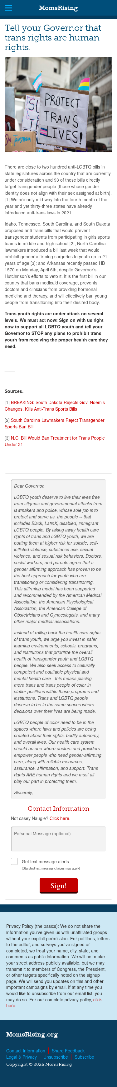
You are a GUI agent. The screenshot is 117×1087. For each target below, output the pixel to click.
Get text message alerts (51, 864)
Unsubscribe (55, 1057)
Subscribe (84, 1057)
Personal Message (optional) (42, 833)
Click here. (60, 818)
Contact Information (25, 1050)
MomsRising (58, 8)
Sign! (59, 885)
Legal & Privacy (21, 1057)
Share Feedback (68, 1050)
